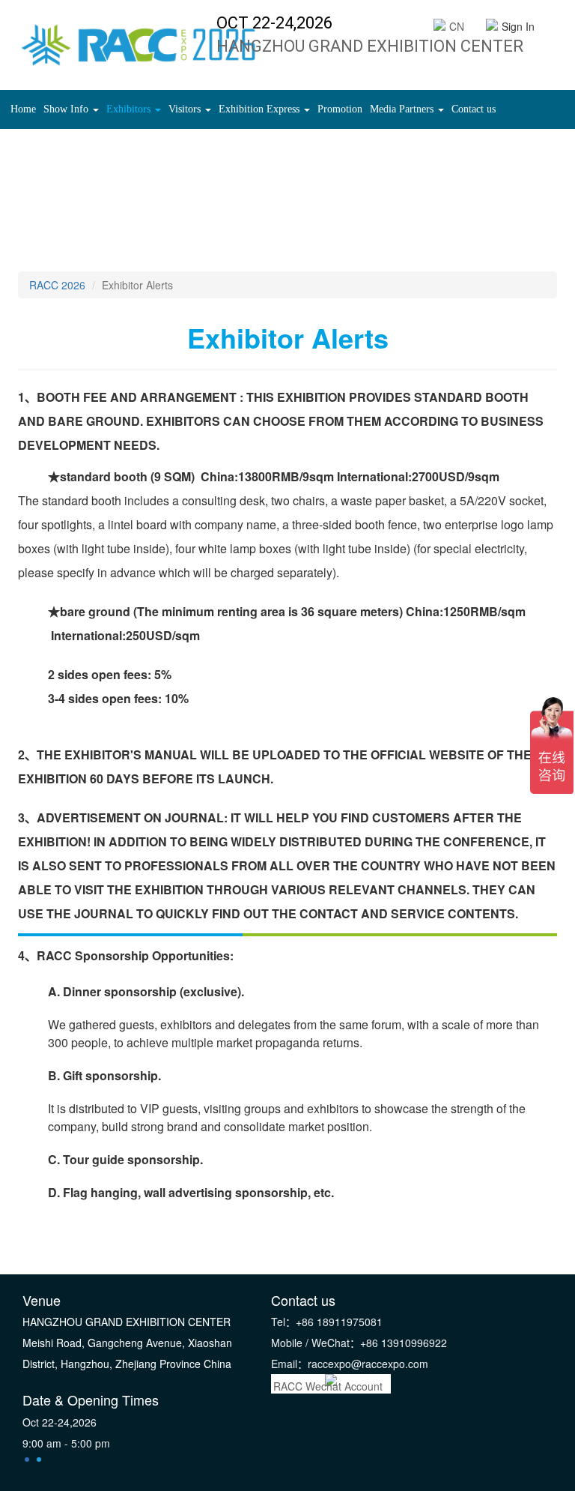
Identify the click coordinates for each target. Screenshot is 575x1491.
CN (456, 26)
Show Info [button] (67, 109)
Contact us (473, 109)
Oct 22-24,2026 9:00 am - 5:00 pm (66, 1433)
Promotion (339, 109)
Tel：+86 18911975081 (327, 1321)
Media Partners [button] (403, 109)
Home (25, 109)
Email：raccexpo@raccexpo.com (349, 1363)
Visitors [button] (186, 109)
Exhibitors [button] (129, 109)
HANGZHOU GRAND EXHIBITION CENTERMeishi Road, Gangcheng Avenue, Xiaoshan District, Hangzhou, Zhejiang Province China (127, 1342)
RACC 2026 (57, 284)
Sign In (518, 26)
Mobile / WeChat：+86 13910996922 (359, 1342)
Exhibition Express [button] (260, 109)
